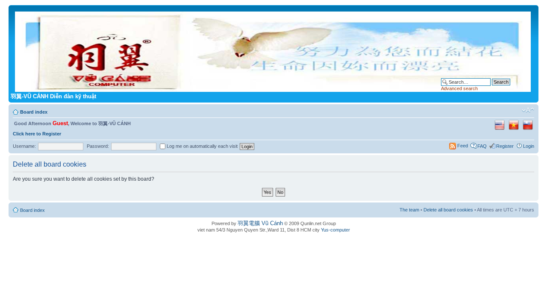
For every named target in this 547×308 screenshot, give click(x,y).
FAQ (482, 146)
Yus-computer (335, 229)
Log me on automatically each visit (201, 146)
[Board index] (273, 50)
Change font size (528, 110)
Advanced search (459, 88)
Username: (24, 146)
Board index (33, 111)
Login (528, 146)
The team (409, 209)
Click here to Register (37, 133)
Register (505, 146)
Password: (98, 146)
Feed (462, 145)
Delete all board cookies (448, 209)
